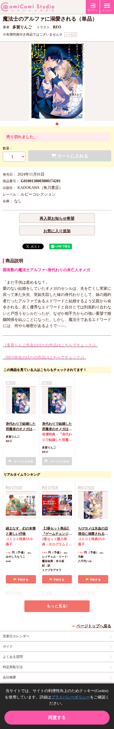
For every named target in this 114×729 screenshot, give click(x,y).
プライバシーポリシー (70, 697)
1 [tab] (57, 124)
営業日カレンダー (16, 636)
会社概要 (9, 677)
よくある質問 (13, 657)
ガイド (8, 646)
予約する (22, 579)
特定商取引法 (13, 667)
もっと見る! (57, 606)
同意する (57, 717)
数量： (8, 148)
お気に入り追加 (57, 231)
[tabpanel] (57, 81)
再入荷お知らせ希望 (57, 218)
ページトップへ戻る (93, 626)
